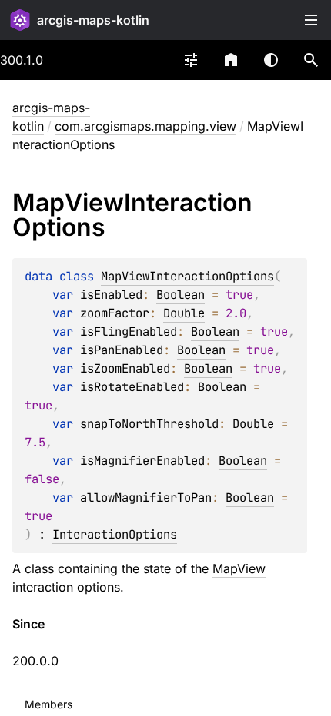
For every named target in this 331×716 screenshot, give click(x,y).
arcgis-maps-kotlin (93, 20)
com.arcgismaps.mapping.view (145, 126)
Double (184, 313)
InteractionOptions (114, 534)
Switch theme (271, 60)
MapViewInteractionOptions (187, 276)
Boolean (180, 295)
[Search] (311, 60)
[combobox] (191, 60)
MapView (239, 568)
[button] (311, 60)
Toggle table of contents (311, 20)
